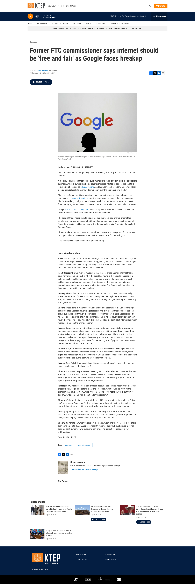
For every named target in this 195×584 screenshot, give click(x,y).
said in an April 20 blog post (77, 209)
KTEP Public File (81, 560)
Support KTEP (81, 554)
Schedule (100, 23)
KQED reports (88, 187)
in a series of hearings (78, 198)
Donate (161, 6)
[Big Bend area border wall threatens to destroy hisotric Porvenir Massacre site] (82, 510)
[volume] (37, 16)
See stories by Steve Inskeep (84, 469)
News (30, 23)
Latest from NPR (84, 445)
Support (77, 23)
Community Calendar (120, 23)
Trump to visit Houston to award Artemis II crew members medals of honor (59, 533)
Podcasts (56, 23)
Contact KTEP (110, 554)
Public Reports (111, 560)
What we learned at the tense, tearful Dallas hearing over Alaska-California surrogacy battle (59, 509)
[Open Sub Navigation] (34, 23)
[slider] (40, 16)
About (89, 23)
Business (33, 42)
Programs (42, 23)
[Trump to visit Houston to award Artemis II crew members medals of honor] (37, 534)
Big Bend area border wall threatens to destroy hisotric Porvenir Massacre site (102, 509)
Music (65, 23)
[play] (30, 16)
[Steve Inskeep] (63, 467)
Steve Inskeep (42, 71)
